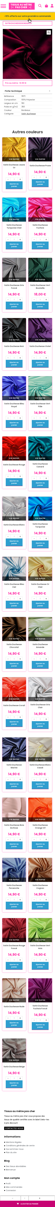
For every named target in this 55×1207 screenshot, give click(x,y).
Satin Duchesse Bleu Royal (14, 405)
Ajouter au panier (29, 1204)
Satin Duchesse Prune (40, 165)
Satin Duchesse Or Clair (40, 585)
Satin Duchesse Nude (14, 1006)
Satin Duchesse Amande (40, 646)
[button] (49, 32)
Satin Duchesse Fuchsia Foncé (40, 1007)
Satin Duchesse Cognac (40, 886)
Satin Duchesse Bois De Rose (14, 826)
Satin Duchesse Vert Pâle (40, 405)
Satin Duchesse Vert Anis (40, 947)
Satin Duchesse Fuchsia (40, 226)
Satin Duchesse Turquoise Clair (14, 226)
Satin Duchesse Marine (14, 766)
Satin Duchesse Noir (14, 346)
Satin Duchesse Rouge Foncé (14, 947)
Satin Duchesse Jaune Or (14, 166)
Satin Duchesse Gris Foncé (14, 286)
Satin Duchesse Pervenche (14, 886)
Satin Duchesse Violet (40, 346)
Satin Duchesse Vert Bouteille (40, 286)
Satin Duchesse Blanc (14, 524)
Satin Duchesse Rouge (14, 464)
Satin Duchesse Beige (14, 1066)
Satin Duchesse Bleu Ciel (14, 585)
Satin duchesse (28, 113)
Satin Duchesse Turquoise (40, 525)
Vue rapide (14, 159)
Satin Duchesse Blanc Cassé (40, 766)
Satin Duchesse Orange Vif (40, 826)
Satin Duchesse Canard (40, 465)
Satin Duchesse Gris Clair (40, 706)
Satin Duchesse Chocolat (14, 646)
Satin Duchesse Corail (14, 705)
